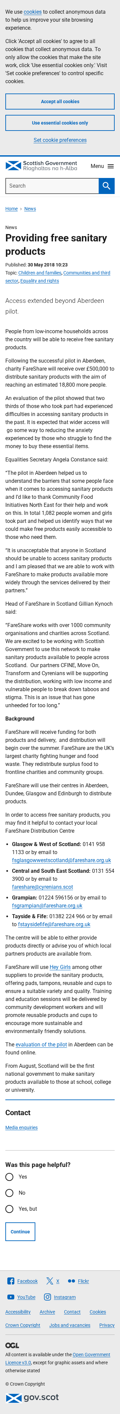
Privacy (107, 1325)
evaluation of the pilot (41, 1044)
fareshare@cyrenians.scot (42, 887)
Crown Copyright (22, 1325)
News (30, 208)
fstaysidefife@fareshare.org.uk (54, 924)
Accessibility (18, 1312)
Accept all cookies (60, 101)
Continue (20, 1231)
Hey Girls (60, 967)
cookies (33, 12)
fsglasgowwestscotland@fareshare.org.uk (61, 860)
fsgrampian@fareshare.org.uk (47, 905)
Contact (72, 1312)
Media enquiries (21, 1127)
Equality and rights (39, 280)
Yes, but (28, 1209)
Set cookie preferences (60, 140)
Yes (23, 1177)
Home (11, 208)
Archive (47, 1312)
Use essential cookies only (60, 123)
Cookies (98, 1312)
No (22, 1193)
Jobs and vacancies (69, 1325)
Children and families (39, 272)
